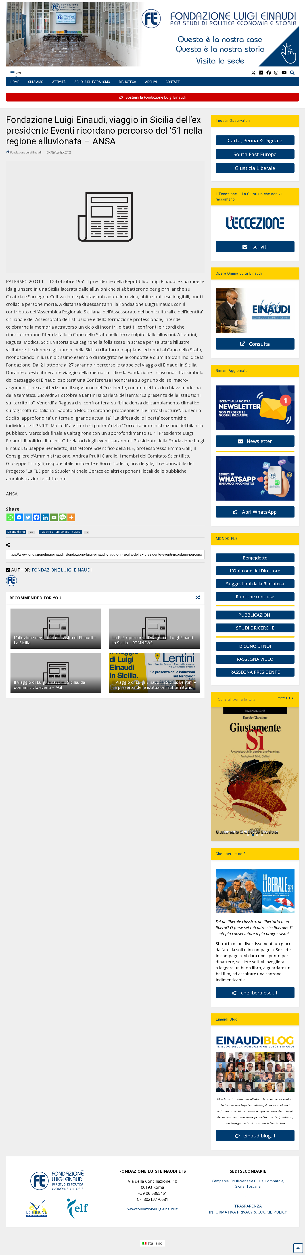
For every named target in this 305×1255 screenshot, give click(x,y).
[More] (71, 517)
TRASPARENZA (248, 1206)
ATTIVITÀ (59, 82)
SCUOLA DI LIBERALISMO (92, 82)
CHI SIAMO (35, 82)
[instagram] (276, 73)
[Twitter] (28, 517)
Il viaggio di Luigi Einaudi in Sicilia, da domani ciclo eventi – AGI (49, 684)
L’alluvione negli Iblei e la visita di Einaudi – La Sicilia (55, 640)
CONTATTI (173, 82)
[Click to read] (55, 629)
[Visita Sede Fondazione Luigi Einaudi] (152, 64)
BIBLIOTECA (127, 82)
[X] (253, 73)
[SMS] (63, 517)
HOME (14, 82)
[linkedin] (261, 73)
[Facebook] (36, 517)
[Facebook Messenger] (19, 517)
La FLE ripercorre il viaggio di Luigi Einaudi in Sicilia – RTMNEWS (153, 640)
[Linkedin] (45, 517)
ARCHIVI (151, 82)
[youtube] (284, 73)
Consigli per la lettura (236, 699)
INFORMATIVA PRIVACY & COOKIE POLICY (248, 1212)
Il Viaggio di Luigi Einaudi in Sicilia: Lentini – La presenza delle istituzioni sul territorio (154, 684)
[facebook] (268, 73)
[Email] (54, 517)
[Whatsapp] (10, 517)
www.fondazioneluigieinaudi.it (152, 1209)
